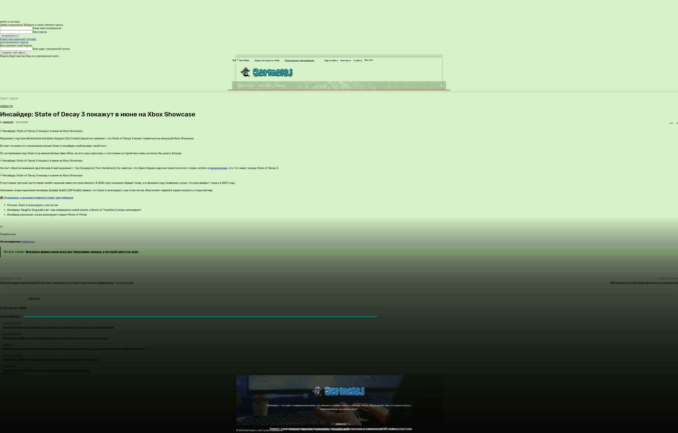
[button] (442, 85)
